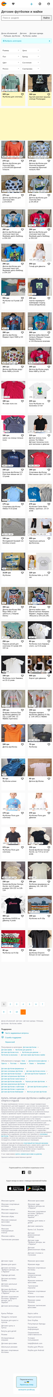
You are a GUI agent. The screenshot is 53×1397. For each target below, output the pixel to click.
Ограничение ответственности (35, 1334)
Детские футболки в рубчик (37, 1087)
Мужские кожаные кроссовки (35, 1281)
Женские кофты (8, 1236)
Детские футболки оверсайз (11, 1081)
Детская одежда (36, 33)
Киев (23, 1061)
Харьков (23, 1063)
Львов (31, 1063)
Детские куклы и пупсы (8, 1327)
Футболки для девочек (23, 1050)
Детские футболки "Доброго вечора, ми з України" (10, 1291)
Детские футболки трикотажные (13, 1079)
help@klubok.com (35, 1343)
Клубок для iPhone (35, 1347)
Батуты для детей (8, 1331)
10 (17, 1012)
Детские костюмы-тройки (9, 1279)
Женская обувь (7, 1216)
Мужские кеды (34, 1264)
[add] (31, 3)
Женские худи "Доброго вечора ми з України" (36, 1206)
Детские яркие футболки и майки (33, 1055)
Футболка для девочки (30, 1052)
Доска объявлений (9, 33)
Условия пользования (33, 1339)
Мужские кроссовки (36, 1261)
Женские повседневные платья (7, 1231)
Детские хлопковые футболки (12, 1071)
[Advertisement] (26, 26)
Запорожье (41, 1063)
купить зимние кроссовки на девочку (28, 1154)
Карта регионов (34, 1317)
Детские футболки (29, 1047)
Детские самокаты (35, 1226)
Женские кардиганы (9, 1213)
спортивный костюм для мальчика (35, 1143)
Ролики (4, 1334)
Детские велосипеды (10, 1306)
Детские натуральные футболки (13, 1076)
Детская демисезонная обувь (36, 1248)
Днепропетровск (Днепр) (38, 1061)
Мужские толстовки (36, 1297)
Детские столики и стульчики (35, 1254)
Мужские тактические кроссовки (37, 1306)
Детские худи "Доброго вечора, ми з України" (36, 1242)
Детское (23, 33)
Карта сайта (33, 1313)
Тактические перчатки (33, 1287)
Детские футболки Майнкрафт (12, 1092)
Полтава (13, 1063)
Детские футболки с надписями (12, 1089)
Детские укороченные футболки (13, 1084)
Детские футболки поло (10, 1052)
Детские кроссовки (9, 1343)
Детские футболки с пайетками (12, 1087)
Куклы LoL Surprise (36, 1229)
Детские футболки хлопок (35, 1071)
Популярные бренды (36, 1324)
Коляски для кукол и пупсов (9, 1321)
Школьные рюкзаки (9, 1347)
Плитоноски (6, 1225)
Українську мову (26, 1385)
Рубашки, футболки (11, 36)
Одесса (4, 1063)
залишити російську (26, 1390)
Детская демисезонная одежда (34, 1235)
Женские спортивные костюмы (10, 1205)
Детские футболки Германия (35, 1074)
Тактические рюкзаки (10, 1239)
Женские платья (8, 1209)
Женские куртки (8, 1201)
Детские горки (7, 1261)
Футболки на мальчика (9, 1055)
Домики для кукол (8, 1264)
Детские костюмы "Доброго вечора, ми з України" (10, 1270)
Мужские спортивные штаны (37, 1292)
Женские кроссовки (36, 1201)
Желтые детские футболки (37, 1092)
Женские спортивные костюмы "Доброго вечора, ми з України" (37, 1214)
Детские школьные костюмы (9, 1285)
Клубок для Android (36, 1350)
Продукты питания (9, 1317)
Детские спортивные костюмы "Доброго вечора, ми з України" (10, 1299)
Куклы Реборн (7, 1313)
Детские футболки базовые (11, 1074)
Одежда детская (8, 1275)
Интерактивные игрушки (7, 1339)
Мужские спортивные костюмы (37, 1269)
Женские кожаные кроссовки (9, 1221)
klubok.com (3, 3)
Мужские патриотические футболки (34, 1275)
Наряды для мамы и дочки (36, 1222)
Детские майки (6, 1050)
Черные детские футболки (35, 1081)
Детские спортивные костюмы (10, 1351)
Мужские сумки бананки (34, 1301)
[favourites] (13, 3)
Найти (46, 18)
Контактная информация (33, 1328)
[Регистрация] (48, 3)
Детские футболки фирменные (12, 1069)
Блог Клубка (33, 1320)
